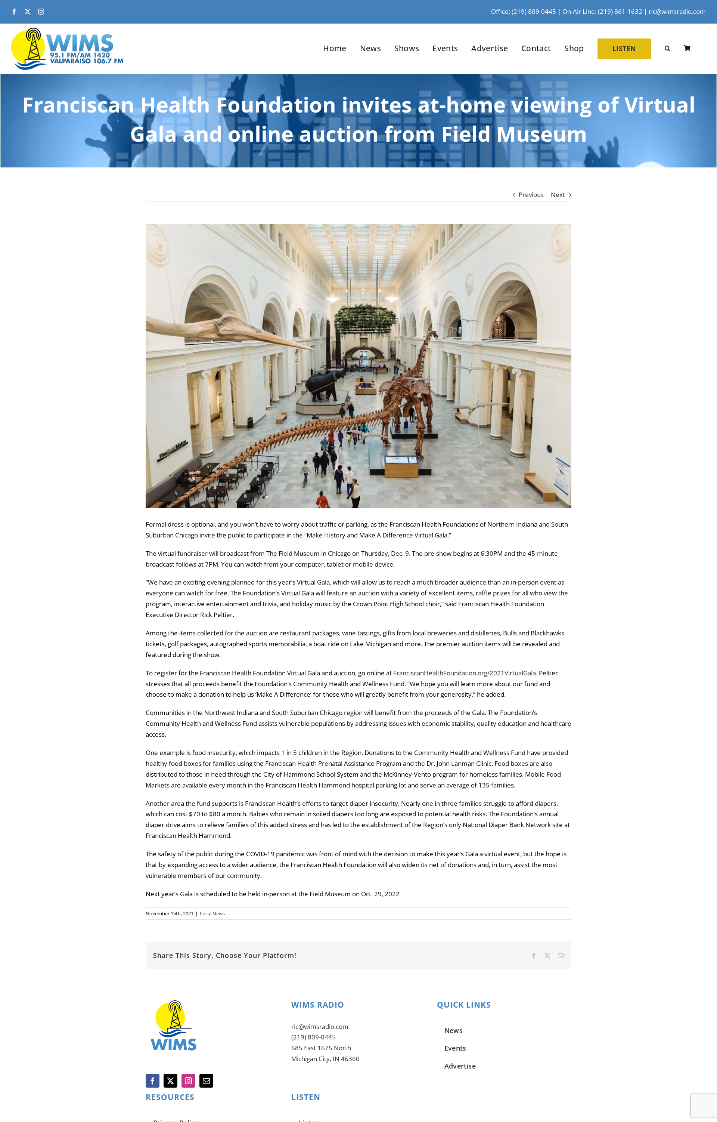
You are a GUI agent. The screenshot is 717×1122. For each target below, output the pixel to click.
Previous (531, 194)
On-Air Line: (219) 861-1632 (602, 11)
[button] (667, 48)
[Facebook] (152, 1081)
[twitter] (28, 12)
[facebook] (14, 12)
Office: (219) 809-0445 (523, 11)
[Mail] (206, 1081)
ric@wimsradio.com (677, 11)
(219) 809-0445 (313, 1037)
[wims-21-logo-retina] (67, 31)
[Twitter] (170, 1081)
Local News (212, 913)
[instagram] (41, 12)
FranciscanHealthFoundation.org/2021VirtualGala (464, 673)
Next (558, 194)
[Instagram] (188, 1081)
